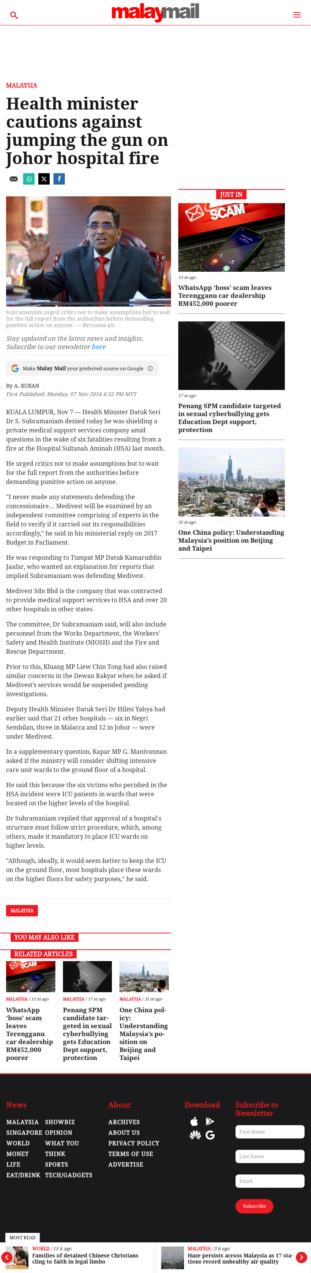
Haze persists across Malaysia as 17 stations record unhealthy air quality (240, 1259)
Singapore (24, 1132)
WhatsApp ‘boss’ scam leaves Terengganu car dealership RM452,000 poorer (29, 1034)
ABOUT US (124, 1132)
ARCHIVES (124, 1122)
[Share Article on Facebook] (59, 182)
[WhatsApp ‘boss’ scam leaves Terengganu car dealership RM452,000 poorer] (30, 976)
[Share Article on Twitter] (44, 182)
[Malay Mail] (155, 21)
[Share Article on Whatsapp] (29, 182)
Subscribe (254, 1206)
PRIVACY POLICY (133, 1143)
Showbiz (60, 1122)
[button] (150, 368)
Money (17, 1154)
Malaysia (199, 1248)
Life (13, 1164)
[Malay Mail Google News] (210, 1140)
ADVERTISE (125, 1164)
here (98, 347)
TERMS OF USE (130, 1154)
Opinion (58, 1132)
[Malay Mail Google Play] (210, 1127)
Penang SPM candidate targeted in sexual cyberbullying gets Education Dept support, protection (87, 1034)
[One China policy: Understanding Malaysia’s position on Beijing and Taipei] (143, 976)
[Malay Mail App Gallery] (195, 1140)
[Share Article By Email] (13, 182)
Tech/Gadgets (69, 1175)
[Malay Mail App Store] (194, 1127)
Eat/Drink (23, 1175)
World (41, 1248)
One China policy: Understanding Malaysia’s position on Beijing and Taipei (143, 1034)
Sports (56, 1164)
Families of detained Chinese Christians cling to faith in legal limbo (85, 1259)
